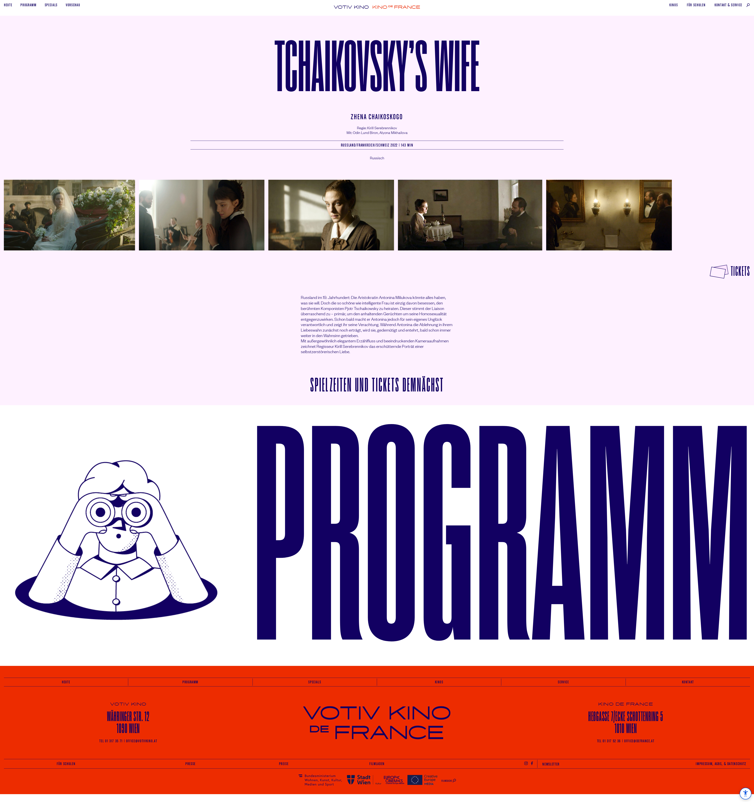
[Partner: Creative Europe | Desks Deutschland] (422, 780)
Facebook (532, 763)
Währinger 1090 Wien (128, 722)
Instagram (526, 763)
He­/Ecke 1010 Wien (625, 722)
